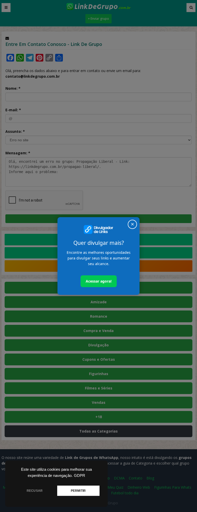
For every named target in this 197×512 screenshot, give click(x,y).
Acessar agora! (99, 281)
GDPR (79, 476)
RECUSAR (35, 491)
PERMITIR (78, 491)
